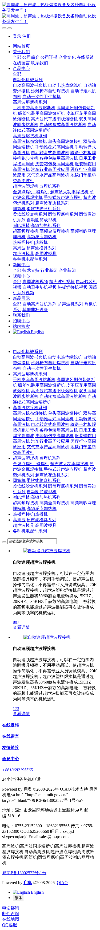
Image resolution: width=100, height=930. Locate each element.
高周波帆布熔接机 (30, 413)
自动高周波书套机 (30, 357)
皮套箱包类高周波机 (54, 435)
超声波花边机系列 (52, 475)
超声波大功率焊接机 (69, 463)
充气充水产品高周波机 (48, 447)
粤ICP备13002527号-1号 (24, 872)
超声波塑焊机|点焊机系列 (37, 458)
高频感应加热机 (42, 508)
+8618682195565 (17, 770)
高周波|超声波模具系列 (34, 519)
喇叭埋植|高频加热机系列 (37, 497)
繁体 (18, 898)
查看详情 (21, 627)
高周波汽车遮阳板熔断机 (54, 391)
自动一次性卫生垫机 (41, 368)
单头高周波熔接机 (65, 413)
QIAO (62, 882)
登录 (17, 36)
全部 (17, 57)
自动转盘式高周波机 (50, 424)
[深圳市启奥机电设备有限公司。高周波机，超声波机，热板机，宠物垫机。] (50, 13)
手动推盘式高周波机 (54, 419)
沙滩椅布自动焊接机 (50, 362)
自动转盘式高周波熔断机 (62, 396)
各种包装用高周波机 (58, 430)
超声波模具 (23, 525)
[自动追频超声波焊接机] (46, 550)
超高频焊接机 (25, 503)
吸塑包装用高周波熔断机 (41, 385)
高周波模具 (46, 525)
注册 (26, 36)
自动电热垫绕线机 (65, 357)
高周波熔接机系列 (30, 407)
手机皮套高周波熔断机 (34, 379)
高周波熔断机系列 (30, 374)
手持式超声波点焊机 (63, 469)
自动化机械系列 (28, 351)
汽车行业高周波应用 (50, 441)
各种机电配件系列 (30, 531)
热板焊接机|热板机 (30, 514)
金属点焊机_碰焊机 (31, 463)
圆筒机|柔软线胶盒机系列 (37, 480)
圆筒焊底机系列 (63, 486)
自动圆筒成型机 (42, 491)
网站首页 (21, 46)
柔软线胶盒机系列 (30, 486)
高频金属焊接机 (54, 503)
